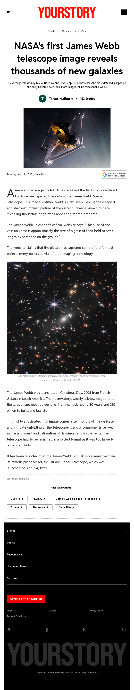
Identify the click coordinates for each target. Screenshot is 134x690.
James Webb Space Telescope (76, 499)
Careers (52, 610)
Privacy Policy (96, 610)
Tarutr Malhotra (61, 98)
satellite (65, 507)
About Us (12, 610)
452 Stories (87, 99)
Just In (15, 499)
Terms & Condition (16, 616)
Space (15, 507)
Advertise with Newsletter (26, 599)
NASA (38, 499)
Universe (39, 507)
